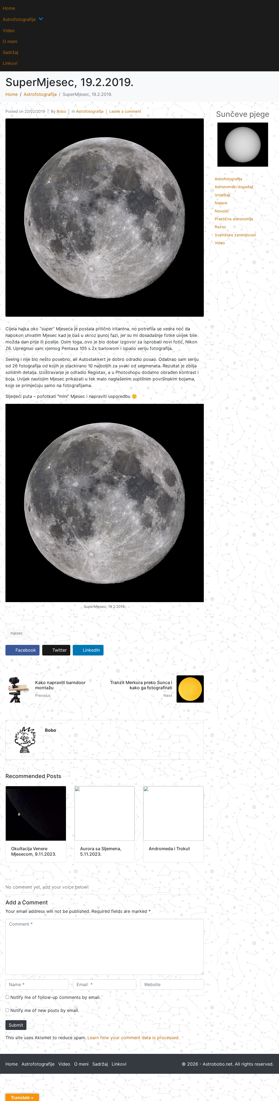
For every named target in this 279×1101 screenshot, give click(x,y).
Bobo (61, 111)
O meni (10, 41)
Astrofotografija (90, 111)
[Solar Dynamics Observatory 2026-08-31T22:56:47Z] (242, 144)
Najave (221, 202)
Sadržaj (10, 52)
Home (9, 8)
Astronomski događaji (234, 186)
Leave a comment (125, 111)
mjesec (16, 633)
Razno (220, 226)
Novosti (221, 211)
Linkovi (10, 63)
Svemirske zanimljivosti (235, 235)
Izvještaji (222, 195)
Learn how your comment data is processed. (133, 1037)
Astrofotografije (19, 19)
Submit (16, 1025)
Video (9, 30)
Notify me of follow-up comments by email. (55, 997)
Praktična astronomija (234, 218)
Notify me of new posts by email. (44, 1010)
